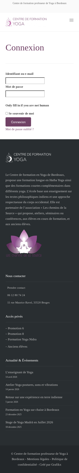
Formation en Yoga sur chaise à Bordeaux (32, 409)
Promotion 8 (16, 334)
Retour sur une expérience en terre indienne (34, 397)
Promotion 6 (16, 328)
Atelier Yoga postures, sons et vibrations (32, 385)
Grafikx (56, 464)
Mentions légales (38, 459)
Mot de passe (14, 86)
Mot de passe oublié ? (20, 129)
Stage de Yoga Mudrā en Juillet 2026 (29, 422)
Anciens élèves (17, 346)
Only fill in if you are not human (27, 105)
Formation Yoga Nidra (22, 339)
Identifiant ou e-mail (19, 74)
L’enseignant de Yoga (19, 372)
